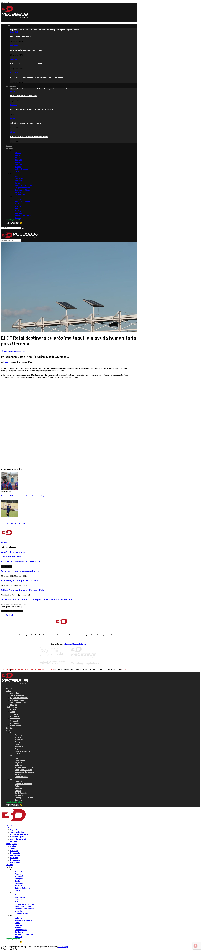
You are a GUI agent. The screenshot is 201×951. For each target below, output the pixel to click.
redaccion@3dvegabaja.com (75, 644)
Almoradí (18, 157)
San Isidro (18, 213)
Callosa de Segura (21, 169)
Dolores (18, 183)
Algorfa (17, 155)
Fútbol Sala (15, 718)
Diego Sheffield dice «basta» (20, 37)
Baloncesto (15, 716)
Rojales (17, 209)
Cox (16, 176)
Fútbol (8, 27)
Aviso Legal (5, 669)
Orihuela (18, 199)
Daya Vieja (19, 181)
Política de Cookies (37, 669)
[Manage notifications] (195, 946)
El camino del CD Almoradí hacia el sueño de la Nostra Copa (23, 496)
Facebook (9, 615)
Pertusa (6, 362)
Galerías (9, 146)
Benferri (18, 162)
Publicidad (50, 669)
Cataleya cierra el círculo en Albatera (20, 571)
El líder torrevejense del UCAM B (13, 523)
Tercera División (17, 695)
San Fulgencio (20, 211)
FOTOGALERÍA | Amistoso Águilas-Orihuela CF (26, 50)
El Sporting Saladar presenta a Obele (19, 580)
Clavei (123, 669)
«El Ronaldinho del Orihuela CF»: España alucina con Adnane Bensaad (36, 599)
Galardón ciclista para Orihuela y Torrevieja (26, 123)
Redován (18, 206)
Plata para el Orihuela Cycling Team (23, 96)
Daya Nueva (19, 178)
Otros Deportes (16, 725)
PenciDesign (63, 946)
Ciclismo (13, 91)
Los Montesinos (20, 195)
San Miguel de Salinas (23, 216)
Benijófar (18, 164)
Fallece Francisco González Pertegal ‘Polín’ (23, 590)
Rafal (17, 204)
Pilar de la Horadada (22, 202)
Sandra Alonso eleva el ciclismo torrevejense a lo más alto (31, 109)
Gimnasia (14, 714)
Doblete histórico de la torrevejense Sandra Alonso (29, 137)
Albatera (18, 153)
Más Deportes (11, 87)
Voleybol (14, 721)
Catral (17, 171)
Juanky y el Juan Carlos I (11, 557)
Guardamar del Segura (23, 190)
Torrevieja (18, 218)
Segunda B (14, 32)
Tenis (12, 711)
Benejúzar (18, 160)
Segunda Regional (18, 702)
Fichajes (13, 704)
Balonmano (15, 723)
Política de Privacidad (19, 669)
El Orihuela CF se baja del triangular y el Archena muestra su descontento (37, 78)
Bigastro (18, 167)
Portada (9, 25)
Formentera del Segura (23, 185)
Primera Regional (13, 351)
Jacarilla (18, 192)
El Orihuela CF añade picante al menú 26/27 (26, 64)
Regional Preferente (19, 697)
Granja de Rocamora (22, 188)
